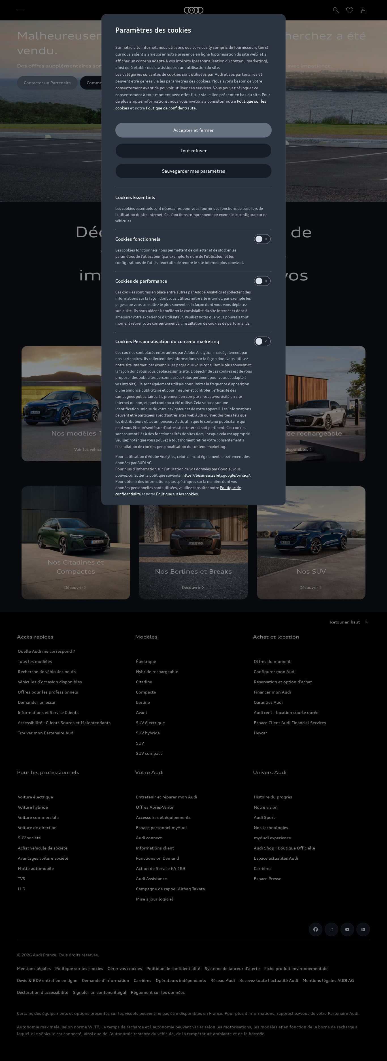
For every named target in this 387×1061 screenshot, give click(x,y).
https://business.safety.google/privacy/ (216, 475)
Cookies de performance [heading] (141, 281)
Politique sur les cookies (177, 494)
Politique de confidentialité (171, 107)
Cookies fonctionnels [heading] (137, 239)
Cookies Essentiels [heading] (135, 197)
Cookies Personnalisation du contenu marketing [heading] (167, 341)
